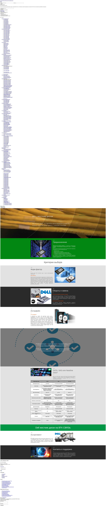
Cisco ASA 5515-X (6, 138)
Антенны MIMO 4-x (6, 64)
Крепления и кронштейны (7, 77)
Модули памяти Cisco (7, 50)
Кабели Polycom (6, 119)
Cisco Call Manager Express (7, 133)
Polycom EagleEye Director (7, 118)
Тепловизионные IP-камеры (8, 156)
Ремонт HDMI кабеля (5, 485)
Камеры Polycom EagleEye (7, 117)
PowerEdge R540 (6, 183)
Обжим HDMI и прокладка (6, 484)
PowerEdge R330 (6, 179)
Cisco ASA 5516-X (6, 139)
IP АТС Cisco (4, 132)
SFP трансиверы (6, 43)
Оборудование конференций (6, 113)
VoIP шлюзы (3, 148)
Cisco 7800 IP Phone (6, 122)
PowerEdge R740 (6, 186)
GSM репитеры (6, 198)
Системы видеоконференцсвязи (6, 483)
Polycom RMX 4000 (6, 101)
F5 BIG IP (5, 195)
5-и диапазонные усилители (8, 204)
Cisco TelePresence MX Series (8, 91)
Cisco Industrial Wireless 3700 (8, 72)
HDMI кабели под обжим (7, 115)
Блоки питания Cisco (7, 52)
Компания (1, 0)
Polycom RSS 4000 (6, 102)
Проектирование (4, 487)
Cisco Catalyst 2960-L (7, 31)
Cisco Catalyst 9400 (6, 37)
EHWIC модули (6, 44)
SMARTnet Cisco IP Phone (7, 166)
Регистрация (2, 10)
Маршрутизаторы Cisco (5, 18)
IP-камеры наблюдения (5, 150)
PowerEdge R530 (6, 182)
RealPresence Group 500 (7, 95)
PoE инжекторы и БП (7, 76)
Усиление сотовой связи (5, 486)
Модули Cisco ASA (6, 146)
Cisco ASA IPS (6, 144)
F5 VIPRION (5, 196)
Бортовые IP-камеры (6, 155)
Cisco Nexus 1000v (6, 41)
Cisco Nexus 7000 (6, 40)
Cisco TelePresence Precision (7, 116)
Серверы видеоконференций (6, 99)
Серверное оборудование (5, 494)
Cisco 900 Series (6, 20)
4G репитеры (5, 200)
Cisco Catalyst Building (7, 38)
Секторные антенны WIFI (7, 57)
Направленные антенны (7, 55)
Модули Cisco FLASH (7, 51)
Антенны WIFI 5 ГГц (7, 60)
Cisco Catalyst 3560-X (7, 32)
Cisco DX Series (6, 90)
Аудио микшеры (4, 110)
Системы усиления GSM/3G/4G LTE (7, 495)
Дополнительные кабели (7, 108)
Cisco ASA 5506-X (6, 136)
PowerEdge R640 (6, 184)
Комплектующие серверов (5, 188)
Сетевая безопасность (5, 492)
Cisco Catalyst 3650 (6, 34)
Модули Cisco (4, 42)
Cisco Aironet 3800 (6, 68)
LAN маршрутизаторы (7, 25)
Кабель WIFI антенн (6, 75)
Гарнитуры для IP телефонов (8, 127)
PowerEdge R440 (6, 181)
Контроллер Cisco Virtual (7, 84)
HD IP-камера (6, 158)
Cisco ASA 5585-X (6, 142)
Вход (1, 1)
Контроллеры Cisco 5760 (7, 82)
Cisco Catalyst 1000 (6, 29)
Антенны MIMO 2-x (6, 63)
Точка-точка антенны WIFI (7, 59)
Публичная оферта (4, 476)
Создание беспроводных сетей (6, 482)
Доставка (9, 0)
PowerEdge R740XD (6, 187)
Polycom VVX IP (6, 125)
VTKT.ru (66, 343)
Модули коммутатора (7, 49)
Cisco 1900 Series (6, 21)
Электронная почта (3, 8)
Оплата (7, 0)
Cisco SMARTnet (4, 161)
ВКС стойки (5, 114)
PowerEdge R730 (6, 185)
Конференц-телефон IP (7, 106)
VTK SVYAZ (4, 497)
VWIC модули (6, 48)
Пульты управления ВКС (7, 120)
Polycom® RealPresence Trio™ (8, 105)
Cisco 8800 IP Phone (6, 123)
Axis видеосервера (6, 157)
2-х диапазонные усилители (8, 203)
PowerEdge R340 (6, 180)
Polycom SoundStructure (7, 111)
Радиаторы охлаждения (7, 193)
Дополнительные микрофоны (8, 107)
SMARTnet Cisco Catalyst (7, 163)
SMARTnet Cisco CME (7, 165)
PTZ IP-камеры (6, 152)
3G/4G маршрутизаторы (7, 27)
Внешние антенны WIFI (7, 58)
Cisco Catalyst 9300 (6, 36)
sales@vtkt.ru (2, 466)
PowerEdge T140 (6, 174)
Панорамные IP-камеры (7, 153)
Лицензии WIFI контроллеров (8, 85)
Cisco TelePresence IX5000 (7, 93)
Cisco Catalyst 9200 (6, 35)
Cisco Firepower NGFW (5, 147)
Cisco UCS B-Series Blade (7, 171)
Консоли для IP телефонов (7, 128)
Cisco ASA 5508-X (6, 137)
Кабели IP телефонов (7, 131)
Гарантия (4, 0)
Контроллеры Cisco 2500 (7, 80)
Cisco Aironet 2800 (6, 67)
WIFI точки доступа (5, 65)
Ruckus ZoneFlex (6, 74)
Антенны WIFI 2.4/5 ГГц (7, 61)
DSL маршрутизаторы (7, 28)
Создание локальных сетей (6, 481)
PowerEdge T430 (6, 175)
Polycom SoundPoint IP (7, 124)
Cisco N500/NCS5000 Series (7, 24)
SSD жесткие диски (6, 190)
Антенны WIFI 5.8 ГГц (7, 62)
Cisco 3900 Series (6, 23)
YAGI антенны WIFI (6, 56)
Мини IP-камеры (6, 154)
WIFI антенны (4, 54)
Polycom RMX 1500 (6, 100)
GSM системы (4, 197)
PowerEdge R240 (6, 178)
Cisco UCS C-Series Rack (7, 170)
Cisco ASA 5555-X (6, 141)
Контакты (11, 0)
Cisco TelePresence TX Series (8, 92)
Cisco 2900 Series (6, 22)
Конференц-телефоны (5, 103)
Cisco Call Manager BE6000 (7, 134)
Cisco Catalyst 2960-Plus (7, 30)
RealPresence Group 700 (7, 96)
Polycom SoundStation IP (7, 104)
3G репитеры (5, 199)
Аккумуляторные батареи (7, 130)
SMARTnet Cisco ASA (7, 164)
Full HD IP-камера (6, 159)
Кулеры (5, 194)
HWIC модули (6, 45)
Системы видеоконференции (6, 87)
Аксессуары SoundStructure (7, 112)
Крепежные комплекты (7, 53)
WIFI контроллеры (4, 78)
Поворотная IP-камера (7, 160)
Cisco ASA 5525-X (6, 140)
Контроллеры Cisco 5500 (7, 81)
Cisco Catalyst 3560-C (7, 33)
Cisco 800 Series (6, 19)
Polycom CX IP (6, 126)
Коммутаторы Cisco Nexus (5, 39)
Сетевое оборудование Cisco (6, 491)
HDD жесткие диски (6, 191)
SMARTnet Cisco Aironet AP (7, 167)
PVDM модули (6, 47)
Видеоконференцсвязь (5, 493)
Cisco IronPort (4, 168)
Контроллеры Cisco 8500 (7, 83)
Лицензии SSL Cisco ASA (7, 145)
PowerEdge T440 (6, 176)
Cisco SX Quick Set (6, 89)
